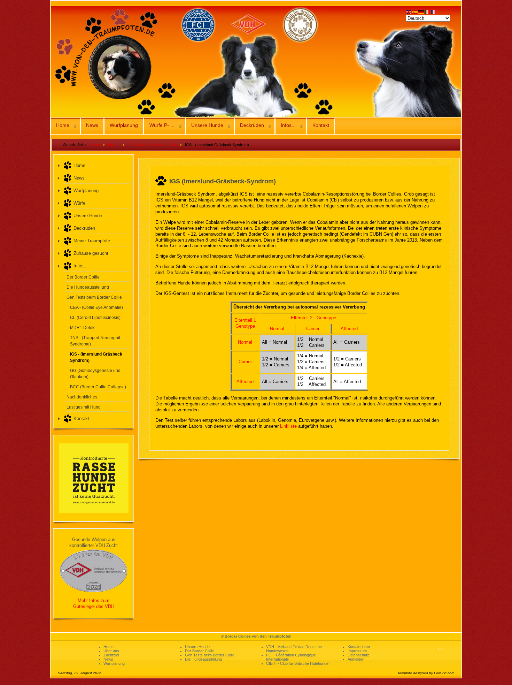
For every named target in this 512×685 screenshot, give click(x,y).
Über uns (111, 651)
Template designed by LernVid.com (425, 673)
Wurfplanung (124, 125)
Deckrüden (252, 125)
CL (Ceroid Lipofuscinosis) (95, 317)
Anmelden (356, 659)
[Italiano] (428, 11)
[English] (409, 11)
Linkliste (288, 426)
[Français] (434, 11)
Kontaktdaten (359, 647)
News (92, 125)
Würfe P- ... (161, 125)
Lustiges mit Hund (84, 407)
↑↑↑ (440, 648)
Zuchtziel (111, 655)
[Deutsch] (421, 11)
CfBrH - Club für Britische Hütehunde (297, 663)
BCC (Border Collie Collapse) (98, 387)
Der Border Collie (83, 277)
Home (62, 125)
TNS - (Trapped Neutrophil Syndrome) (95, 340)
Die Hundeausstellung (88, 287)
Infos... (288, 125)
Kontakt (320, 125)
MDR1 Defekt (82, 327)
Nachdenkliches (82, 397)
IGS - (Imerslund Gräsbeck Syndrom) (96, 357)
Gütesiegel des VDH (93, 606)
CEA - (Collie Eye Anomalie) (96, 307)
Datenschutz (358, 655)
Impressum (357, 651)
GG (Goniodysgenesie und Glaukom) (95, 373)
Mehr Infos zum (93, 600)
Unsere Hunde (207, 125)
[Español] (415, 11)
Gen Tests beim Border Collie (94, 297)
